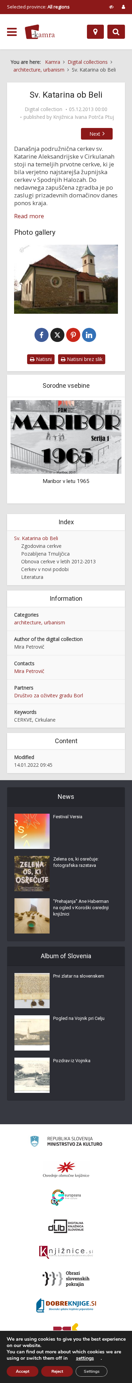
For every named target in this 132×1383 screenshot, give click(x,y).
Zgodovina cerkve (41, 546)
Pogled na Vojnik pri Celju (79, 1018)
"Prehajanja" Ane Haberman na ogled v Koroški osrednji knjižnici (81, 908)
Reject (57, 1371)
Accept (22, 1371)
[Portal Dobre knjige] (66, 1305)
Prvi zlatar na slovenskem (78, 976)
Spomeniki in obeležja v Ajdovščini (85, 481)
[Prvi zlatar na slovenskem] (32, 990)
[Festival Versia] (32, 831)
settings (85, 1358)
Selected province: (38, 7)
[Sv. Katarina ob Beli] (66, 279)
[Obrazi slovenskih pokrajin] (66, 1279)
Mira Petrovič (29, 671)
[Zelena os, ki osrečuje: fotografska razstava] (32, 873)
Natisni (43, 359)
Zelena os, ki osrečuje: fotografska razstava (76, 862)
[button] (104, 451)
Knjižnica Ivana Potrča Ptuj (83, 117)
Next (94, 133)
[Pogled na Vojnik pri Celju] (32, 1033)
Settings (92, 1371)
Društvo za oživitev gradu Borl (48, 695)
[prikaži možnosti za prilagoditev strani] (111, 7)
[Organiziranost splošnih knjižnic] (66, 1169)
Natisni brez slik (83, 359)
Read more (29, 216)
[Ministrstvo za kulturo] (66, 1142)
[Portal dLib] (66, 1226)
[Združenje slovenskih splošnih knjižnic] (66, 1253)
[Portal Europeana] (66, 1198)
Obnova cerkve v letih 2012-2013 (58, 561)
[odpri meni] (12, 32)
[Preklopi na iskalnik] (116, 32)
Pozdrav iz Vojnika (71, 1060)
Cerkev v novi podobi (45, 569)
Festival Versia (67, 816)
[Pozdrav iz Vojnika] (32, 1075)
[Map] (95, 32)
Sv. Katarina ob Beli (36, 538)
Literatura (32, 577)
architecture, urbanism (39, 622)
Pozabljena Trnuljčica (45, 553)
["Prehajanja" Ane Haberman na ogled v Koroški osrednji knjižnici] (32, 916)
